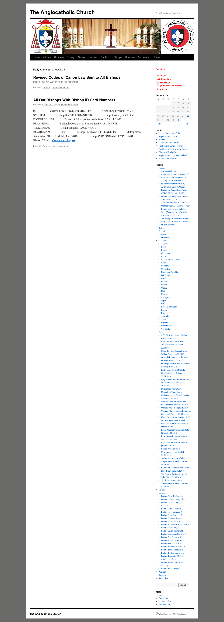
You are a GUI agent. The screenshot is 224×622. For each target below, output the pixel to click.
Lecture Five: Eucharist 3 (171, 511)
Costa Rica (165, 268)
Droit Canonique (163, 78)
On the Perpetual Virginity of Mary (175, 205)
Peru (163, 303)
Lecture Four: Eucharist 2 (171, 514)
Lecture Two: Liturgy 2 (170, 568)
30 (178, 119)
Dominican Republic (169, 272)
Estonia (162, 139)
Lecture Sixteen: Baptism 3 (172, 540)
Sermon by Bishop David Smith (174, 218)
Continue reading (63, 140)
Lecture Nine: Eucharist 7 (171, 521)
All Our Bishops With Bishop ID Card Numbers (74, 99)
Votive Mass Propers (167, 158)
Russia (164, 309)
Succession (144, 57)
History (71, 57)
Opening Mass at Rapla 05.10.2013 (176, 407)
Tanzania (164, 319)
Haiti (163, 290)
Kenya (164, 294)
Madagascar (166, 297)
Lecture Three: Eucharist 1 (172, 549)
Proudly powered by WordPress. (172, 613)
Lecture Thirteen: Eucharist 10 (173, 546)
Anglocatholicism (168, 171)
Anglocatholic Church (68, 81)
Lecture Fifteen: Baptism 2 (172, 508)
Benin (163, 246)
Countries (59, 57)
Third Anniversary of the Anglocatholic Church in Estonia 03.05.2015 (174, 483)
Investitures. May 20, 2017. (172, 388)
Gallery (81, 57)
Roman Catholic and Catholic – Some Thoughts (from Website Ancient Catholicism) (174, 212)
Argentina (165, 243)
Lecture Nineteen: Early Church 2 (175, 524)
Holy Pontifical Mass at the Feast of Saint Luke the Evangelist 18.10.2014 (175, 382)
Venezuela (165, 328)
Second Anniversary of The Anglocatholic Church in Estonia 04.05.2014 (174, 461)
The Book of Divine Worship (171, 145)
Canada (164, 256)
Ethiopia (164, 281)
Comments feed (165, 601)
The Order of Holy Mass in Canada (173, 148)
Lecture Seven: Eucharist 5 (172, 530)
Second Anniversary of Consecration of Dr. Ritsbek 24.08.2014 (172, 451)
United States (166, 325)
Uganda (164, 322)
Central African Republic (171, 259)
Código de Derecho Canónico (169, 85)
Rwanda (164, 313)
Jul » (188, 123)
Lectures (93, 57)
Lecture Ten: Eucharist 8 (171, 543)
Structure (130, 57)
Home (37, 57)
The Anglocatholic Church (62, 12)
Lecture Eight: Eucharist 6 (172, 496)
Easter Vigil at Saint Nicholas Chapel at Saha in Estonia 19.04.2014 (173, 372)
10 (183, 107)
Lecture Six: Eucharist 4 (171, 537)
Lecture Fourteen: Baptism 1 (173, 518)
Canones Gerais (163, 82)
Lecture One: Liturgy (169, 527)
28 (168, 119)
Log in (161, 594)
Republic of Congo (169, 306)
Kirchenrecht (161, 88)
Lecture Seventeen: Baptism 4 (173, 533)
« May (159, 123)
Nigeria (164, 300)
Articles (47, 57)
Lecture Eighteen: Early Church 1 (175, 499)
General (46, 87)
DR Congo (165, 275)
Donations (160, 69)
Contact (157, 57)
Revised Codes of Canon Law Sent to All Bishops (77, 77)
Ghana (164, 287)
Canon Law (161, 75)
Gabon (164, 284)
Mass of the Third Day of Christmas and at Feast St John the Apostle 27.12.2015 (175, 395)
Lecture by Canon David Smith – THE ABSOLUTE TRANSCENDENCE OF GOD (174, 199)
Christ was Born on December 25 (175, 174)
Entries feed (163, 598)
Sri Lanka (165, 316)
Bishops (118, 57)
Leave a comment (60, 87)
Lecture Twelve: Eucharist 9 (172, 552)
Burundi (164, 249)
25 (188, 115)
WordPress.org (165, 604)
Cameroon (165, 253)
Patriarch (105, 57)
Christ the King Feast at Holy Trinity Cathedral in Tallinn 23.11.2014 (173, 344)
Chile (163, 262)
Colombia (165, 265)
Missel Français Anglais (169, 142)
